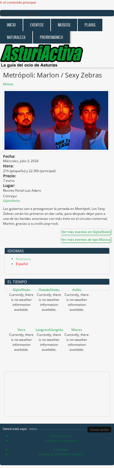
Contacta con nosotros (61, 440)
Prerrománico (51, 37)
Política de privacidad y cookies (60, 454)
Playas (90, 25)
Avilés (76, 289)
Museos (64, 25)
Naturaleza (16, 37)
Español (22, 263)
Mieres (76, 329)
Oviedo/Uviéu (49, 289)
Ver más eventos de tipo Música (85, 239)
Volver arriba (99, 429)
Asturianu (23, 258)
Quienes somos (61, 436)
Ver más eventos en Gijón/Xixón (85, 231)
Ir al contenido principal (18, 2)
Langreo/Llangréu (49, 329)
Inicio (11, 25)
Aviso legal (60, 449)
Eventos (36, 25)
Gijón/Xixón (21, 289)
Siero (21, 329)
